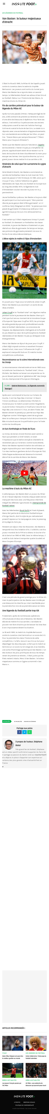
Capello (41, 145)
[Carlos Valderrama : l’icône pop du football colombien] (36, 1043)
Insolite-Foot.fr (40, 755)
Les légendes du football (12, 13)
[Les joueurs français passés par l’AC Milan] (12, 1070)
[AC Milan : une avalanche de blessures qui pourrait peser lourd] (36, 1070)
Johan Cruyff (7, 312)
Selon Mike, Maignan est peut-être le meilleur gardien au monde (12, 1057)
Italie (4, 1053)
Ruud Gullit (24, 510)
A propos (17, 1102)
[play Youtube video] (24, 473)
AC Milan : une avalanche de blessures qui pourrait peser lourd (36, 1084)
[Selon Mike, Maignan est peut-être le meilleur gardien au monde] (12, 1043)
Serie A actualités (9, 1080)
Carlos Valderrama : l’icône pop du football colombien (36, 1057)
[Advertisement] (24, 74)
